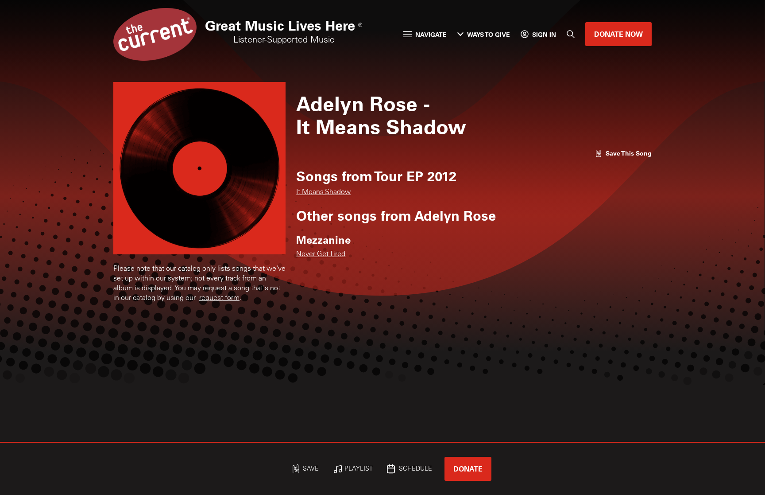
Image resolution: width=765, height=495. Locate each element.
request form (219, 298)
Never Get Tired (320, 254)
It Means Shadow (323, 192)
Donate (468, 468)
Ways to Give (488, 34)
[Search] (570, 34)
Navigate (431, 34)
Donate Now (618, 34)
